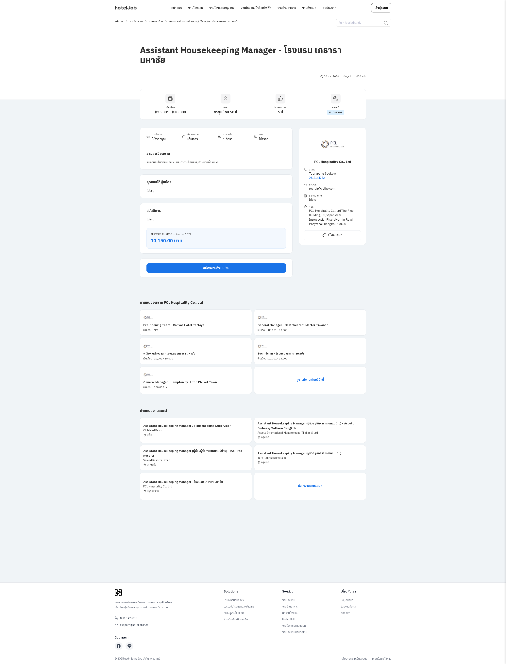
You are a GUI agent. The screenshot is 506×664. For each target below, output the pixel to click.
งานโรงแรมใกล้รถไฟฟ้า (256, 8)
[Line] (129, 646)
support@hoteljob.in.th (134, 625)
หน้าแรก (176, 8)
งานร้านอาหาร (287, 8)
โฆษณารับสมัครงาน (234, 600)
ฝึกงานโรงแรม (290, 613)
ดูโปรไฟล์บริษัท (332, 235)
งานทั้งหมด (309, 8)
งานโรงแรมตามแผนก (294, 625)
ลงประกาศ (329, 8)
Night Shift (288, 619)
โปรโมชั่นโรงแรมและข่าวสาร (239, 606)
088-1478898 (128, 618)
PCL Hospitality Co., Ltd (332, 162)
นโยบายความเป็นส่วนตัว (354, 658)
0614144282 (317, 178)
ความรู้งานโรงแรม (234, 613)
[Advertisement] (253, 549)
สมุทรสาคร (335, 112)
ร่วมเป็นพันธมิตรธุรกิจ (236, 619)
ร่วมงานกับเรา (348, 606)
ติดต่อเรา (345, 613)
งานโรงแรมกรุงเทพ (221, 8)
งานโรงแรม (195, 8)
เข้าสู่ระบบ (381, 8)
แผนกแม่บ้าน (156, 21)
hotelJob (126, 7)
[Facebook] (119, 646)
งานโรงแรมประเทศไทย (294, 632)
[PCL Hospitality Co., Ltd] (332, 144)
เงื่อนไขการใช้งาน (381, 658)
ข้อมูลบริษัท (347, 600)
